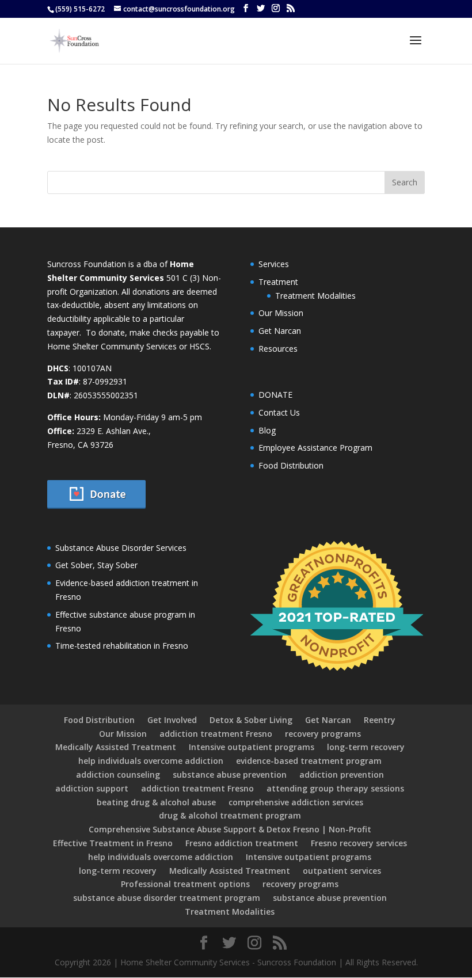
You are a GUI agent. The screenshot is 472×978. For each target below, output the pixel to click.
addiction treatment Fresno (215, 733)
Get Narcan (279, 330)
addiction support (91, 788)
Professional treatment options (185, 883)
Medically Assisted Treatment (115, 746)
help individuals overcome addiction (150, 760)
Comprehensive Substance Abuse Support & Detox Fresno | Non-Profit (230, 829)
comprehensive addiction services (296, 802)
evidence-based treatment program (309, 760)
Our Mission (280, 312)
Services (273, 263)
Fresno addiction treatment (241, 843)
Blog (267, 430)
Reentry (379, 719)
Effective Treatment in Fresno (113, 843)
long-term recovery (366, 746)
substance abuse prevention (230, 774)
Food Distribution (290, 465)
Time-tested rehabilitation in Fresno (121, 645)
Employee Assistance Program (315, 447)
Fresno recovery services (359, 843)
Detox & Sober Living (251, 719)
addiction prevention (341, 774)
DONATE (275, 394)
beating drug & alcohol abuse (156, 802)
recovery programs (323, 733)
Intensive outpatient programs (251, 746)
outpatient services (342, 870)
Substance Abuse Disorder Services (120, 547)
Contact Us (279, 412)
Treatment (278, 281)
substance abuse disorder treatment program (166, 897)
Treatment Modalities (315, 295)
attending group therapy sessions (335, 788)
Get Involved (172, 719)
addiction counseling (118, 774)
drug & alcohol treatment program (230, 815)
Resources (278, 348)
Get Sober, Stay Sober (96, 565)
